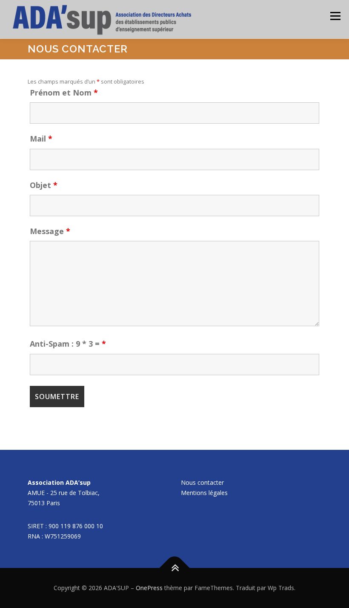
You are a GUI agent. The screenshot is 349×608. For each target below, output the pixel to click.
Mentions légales (204, 493)
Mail (41, 138)
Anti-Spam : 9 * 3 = (68, 343)
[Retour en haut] (175, 568)
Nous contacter (202, 482)
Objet (43, 185)
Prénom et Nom (64, 92)
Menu (335, 16)
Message (50, 231)
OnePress (149, 588)
